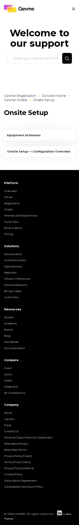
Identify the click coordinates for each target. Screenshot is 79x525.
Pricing (8, 234)
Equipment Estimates (24, 135)
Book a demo (13, 227)
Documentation (14, 348)
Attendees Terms (15, 449)
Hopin (8, 368)
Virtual (8, 197)
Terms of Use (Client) (17, 462)
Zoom (8, 374)
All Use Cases (12, 291)
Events (8, 329)
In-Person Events (15, 260)
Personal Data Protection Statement (28, 437)
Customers (11, 297)
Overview (10, 191)
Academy (10, 323)
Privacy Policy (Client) (18, 456)
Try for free (11, 221)
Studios (9, 317)
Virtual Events (13, 254)
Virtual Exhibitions (15, 285)
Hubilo (8, 380)
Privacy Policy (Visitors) (19, 468)
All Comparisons (14, 392)
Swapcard (11, 386)
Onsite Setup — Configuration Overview (38, 151)
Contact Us (11, 431)
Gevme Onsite (15, 100)
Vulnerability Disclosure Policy (23, 486)
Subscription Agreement (20, 480)
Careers (9, 419)
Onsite (8, 209)
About (8, 412)
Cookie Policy (13, 474)
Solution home (54, 96)
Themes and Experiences (20, 215)
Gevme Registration (20, 96)
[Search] (67, 58)
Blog (7, 335)
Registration (12, 203)
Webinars (10, 272)
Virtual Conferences (17, 278)
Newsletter (11, 341)
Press (7, 425)
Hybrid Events (13, 266)
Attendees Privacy (16, 443)
